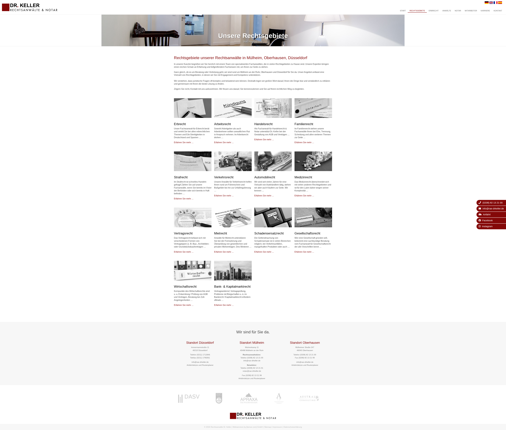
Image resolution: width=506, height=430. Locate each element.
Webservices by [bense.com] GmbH (248, 427)
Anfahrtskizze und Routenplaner (200, 365)
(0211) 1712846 (203, 355)
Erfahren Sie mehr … (184, 142)
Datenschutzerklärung (293, 427)
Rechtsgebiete (417, 11)
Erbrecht (434, 11)
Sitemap (267, 427)
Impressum (277, 427)
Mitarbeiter (471, 11)
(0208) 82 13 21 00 (255, 358)
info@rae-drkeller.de (200, 362)
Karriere (485, 11)
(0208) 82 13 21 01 (255, 368)
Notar (458, 11)
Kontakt (498, 11)
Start (403, 11)
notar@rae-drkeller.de (252, 371)
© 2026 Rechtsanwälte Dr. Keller (217, 427)
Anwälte (446, 11)
